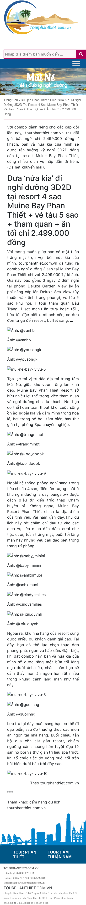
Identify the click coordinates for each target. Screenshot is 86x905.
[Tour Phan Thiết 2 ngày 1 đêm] (43, 81)
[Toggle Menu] (76, 63)
